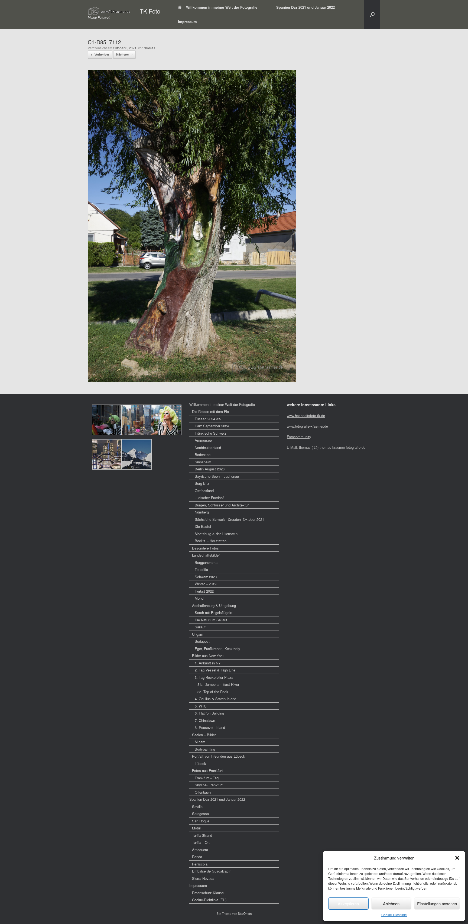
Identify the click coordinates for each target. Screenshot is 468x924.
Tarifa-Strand (202, 835)
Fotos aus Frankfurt (207, 770)
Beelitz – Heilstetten (210, 540)
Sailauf (200, 626)
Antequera (200, 849)
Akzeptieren (348, 903)
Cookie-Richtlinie (394, 914)
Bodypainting (205, 749)
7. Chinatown (205, 720)
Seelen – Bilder (204, 734)
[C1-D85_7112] (192, 380)
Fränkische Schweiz (210, 433)
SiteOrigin (245, 913)
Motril (196, 828)
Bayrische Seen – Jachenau (217, 476)
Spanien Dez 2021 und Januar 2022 (305, 7)
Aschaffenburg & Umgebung (214, 605)
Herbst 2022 (204, 591)
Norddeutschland (208, 447)
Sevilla (197, 806)
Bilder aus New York (208, 655)
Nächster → (124, 54)
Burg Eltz (202, 483)
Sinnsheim (203, 461)
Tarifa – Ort (201, 842)
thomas (149, 48)
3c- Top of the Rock (212, 691)
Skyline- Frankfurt (209, 784)
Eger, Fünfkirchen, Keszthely (217, 648)
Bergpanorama (206, 562)
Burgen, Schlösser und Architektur (222, 505)
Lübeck (200, 763)
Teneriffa (201, 569)
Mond (199, 598)
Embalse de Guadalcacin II (213, 871)
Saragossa (200, 813)
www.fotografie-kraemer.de (307, 426)
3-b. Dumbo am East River (218, 684)
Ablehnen (391, 903)
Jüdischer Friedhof (209, 497)
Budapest (202, 641)
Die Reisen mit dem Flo (210, 411)
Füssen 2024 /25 (208, 418)
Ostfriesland (204, 490)
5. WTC (200, 706)
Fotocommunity (299, 436)
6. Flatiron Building (209, 713)
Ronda (197, 856)
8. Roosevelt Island (210, 727)
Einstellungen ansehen (437, 903)
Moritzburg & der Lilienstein (216, 533)
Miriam (200, 741)
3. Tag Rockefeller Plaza (214, 677)
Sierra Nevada (203, 878)
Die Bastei (203, 526)
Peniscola (199, 864)
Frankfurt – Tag (207, 777)
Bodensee (202, 454)
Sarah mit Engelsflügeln (213, 612)
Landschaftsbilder (206, 555)
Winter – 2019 (205, 583)
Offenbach (203, 792)
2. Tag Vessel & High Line (215, 670)
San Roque (200, 820)
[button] (457, 858)
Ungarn (197, 634)
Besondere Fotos (205, 548)
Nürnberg (202, 512)
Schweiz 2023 (206, 576)
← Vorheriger (100, 54)
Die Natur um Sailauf (211, 619)
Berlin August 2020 (210, 468)
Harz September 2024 (212, 425)
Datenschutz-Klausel (208, 892)
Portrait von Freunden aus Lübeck (218, 756)
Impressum (187, 21)
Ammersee (203, 440)
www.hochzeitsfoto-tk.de (306, 415)
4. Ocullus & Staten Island (215, 698)
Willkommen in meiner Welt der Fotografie (221, 7)
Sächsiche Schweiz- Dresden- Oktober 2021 (229, 519)
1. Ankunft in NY (208, 662)
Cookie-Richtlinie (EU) (209, 899)
